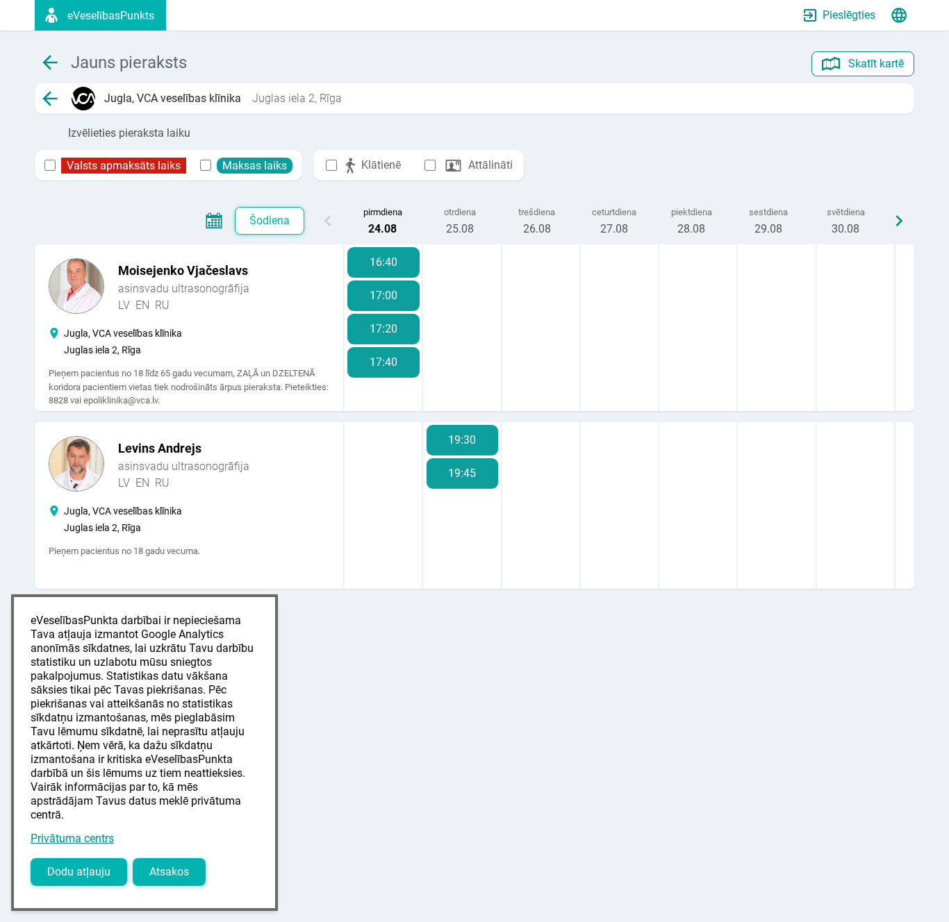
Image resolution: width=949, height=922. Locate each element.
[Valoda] (899, 15)
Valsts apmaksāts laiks (124, 165)
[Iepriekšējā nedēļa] (328, 221)
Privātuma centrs (72, 838)
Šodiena (269, 220)
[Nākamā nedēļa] (899, 221)
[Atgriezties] (50, 98)
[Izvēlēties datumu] (214, 221)
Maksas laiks (254, 165)
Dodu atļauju (78, 871)
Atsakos (169, 871)
